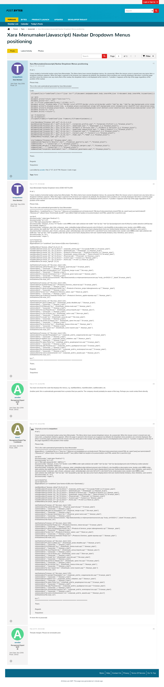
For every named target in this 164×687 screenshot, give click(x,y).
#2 (154, 184)
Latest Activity (26, 51)
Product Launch (40, 19)
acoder (42, 170)
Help (108, 673)
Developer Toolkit (77, 19)
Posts (12, 51)
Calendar (24, 24)
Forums (12, 19)
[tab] (12, 51)
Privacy (126, 673)
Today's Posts (37, 24)
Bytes (102, 673)
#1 (154, 63)
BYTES (24, 19)
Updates (58, 19)
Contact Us (116, 673)
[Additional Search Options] (152, 11)
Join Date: (14, 84)
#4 (154, 424)
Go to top (151, 673)
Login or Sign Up (149, 2)
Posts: (13, 85)
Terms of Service (138, 673)
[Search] (156, 11)
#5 (154, 629)
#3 (154, 384)
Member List (13, 24)
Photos (41, 51)
